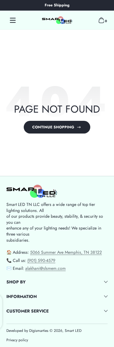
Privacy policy (17, 340)
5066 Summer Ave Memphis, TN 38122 (66, 252)
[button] (101, 20)
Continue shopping (53, 127)
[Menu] (12, 20)
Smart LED (73, 330)
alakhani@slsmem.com (45, 268)
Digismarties (38, 330)
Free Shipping (57, 5)
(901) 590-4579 (41, 260)
